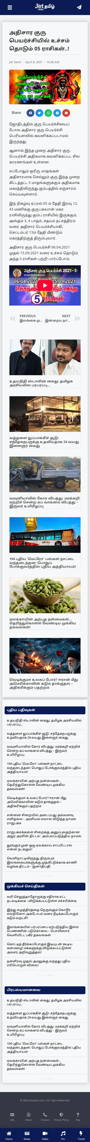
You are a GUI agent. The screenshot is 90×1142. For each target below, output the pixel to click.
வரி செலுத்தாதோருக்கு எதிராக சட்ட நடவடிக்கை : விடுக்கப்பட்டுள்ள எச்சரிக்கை (42, 899)
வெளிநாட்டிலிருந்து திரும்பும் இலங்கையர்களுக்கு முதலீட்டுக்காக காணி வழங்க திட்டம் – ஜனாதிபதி (42, 863)
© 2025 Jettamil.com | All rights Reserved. (45, 1100)
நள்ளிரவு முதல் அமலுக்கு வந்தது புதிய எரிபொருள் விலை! (38, 963)
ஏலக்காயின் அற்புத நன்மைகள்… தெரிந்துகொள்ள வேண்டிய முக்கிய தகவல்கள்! (42, 623)
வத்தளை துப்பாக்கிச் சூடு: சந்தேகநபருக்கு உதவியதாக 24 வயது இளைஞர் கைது (44, 442)
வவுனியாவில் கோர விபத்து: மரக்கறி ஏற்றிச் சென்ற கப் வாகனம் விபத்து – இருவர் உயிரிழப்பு (44, 502)
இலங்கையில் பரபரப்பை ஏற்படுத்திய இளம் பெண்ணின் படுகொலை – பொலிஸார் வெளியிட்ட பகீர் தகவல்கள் (42, 931)
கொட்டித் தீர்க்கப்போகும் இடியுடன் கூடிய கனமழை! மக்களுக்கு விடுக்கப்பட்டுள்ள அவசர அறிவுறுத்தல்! (39, 948)
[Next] (49, 876)
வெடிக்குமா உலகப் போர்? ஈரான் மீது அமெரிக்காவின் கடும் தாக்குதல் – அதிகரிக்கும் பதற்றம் (43, 684)
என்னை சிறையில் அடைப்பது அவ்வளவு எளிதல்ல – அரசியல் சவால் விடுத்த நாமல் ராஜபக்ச (41, 819)
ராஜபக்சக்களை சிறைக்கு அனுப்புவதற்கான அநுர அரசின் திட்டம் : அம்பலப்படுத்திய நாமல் (44, 834)
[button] (30, 113)
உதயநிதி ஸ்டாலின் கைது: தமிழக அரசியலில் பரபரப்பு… (41, 383)
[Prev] (40, 876)
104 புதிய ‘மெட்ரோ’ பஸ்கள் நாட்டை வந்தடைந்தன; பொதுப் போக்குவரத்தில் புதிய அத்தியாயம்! (42, 563)
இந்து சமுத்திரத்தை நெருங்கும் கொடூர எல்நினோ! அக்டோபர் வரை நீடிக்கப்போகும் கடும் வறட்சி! (42, 914)
